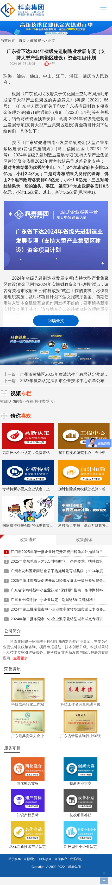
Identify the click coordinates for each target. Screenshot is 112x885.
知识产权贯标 (28, 814)
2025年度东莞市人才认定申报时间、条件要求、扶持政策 (57, 561)
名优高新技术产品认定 (27, 846)
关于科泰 (14, 859)
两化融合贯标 (28, 783)
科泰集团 (74, 867)
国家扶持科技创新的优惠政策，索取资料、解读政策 (44, 525)
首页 (22, 40)
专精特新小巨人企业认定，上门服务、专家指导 (40, 488)
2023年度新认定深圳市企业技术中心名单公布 (62, 380)
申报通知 (30, 859)
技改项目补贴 (80, 814)
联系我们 (76, 859)
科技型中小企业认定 (80, 846)
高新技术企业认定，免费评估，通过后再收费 (38, 452)
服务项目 (45, 859)
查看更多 (20, 657)
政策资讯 (37, 40)
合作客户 (60, 859)
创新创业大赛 (80, 783)
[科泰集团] (22, 9)
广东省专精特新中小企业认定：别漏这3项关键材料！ (54, 599)
